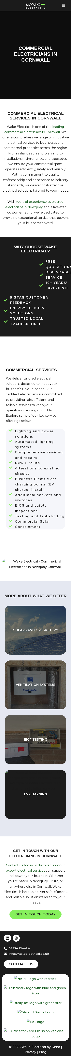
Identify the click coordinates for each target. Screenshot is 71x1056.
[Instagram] (16, 938)
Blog (42, 1052)
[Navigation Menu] (63, 6)
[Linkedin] (7, 938)
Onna (55, 1047)
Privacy (30, 1052)
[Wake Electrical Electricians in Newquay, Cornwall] (35, 6)
